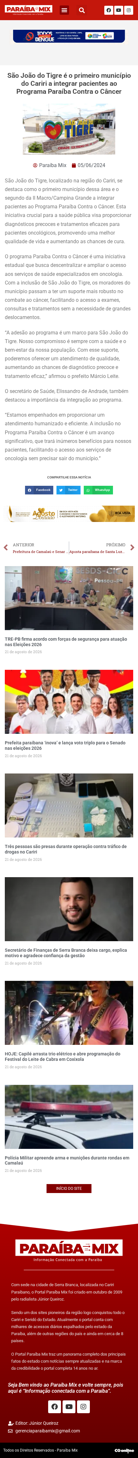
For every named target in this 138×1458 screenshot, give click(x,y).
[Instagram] (128, 10)
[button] (64, 10)
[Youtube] (118, 10)
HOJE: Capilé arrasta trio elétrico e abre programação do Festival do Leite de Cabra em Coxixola (62, 1056)
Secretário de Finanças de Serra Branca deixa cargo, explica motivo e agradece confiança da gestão (66, 953)
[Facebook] (108, 10)
